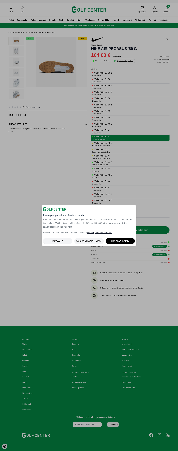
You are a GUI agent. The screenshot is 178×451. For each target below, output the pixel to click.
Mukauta (57, 241)
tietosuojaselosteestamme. (99, 232)
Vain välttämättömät (89, 241)
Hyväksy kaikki (120, 241)
